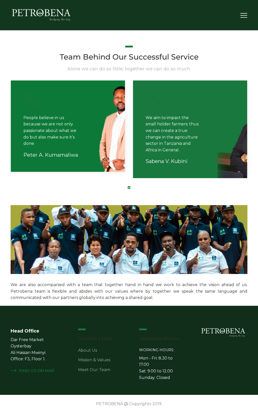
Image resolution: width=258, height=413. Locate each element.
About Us (87, 350)
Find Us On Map (36, 370)
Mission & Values (94, 359)
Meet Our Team (94, 369)
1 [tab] (130, 188)
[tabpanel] (68, 126)
